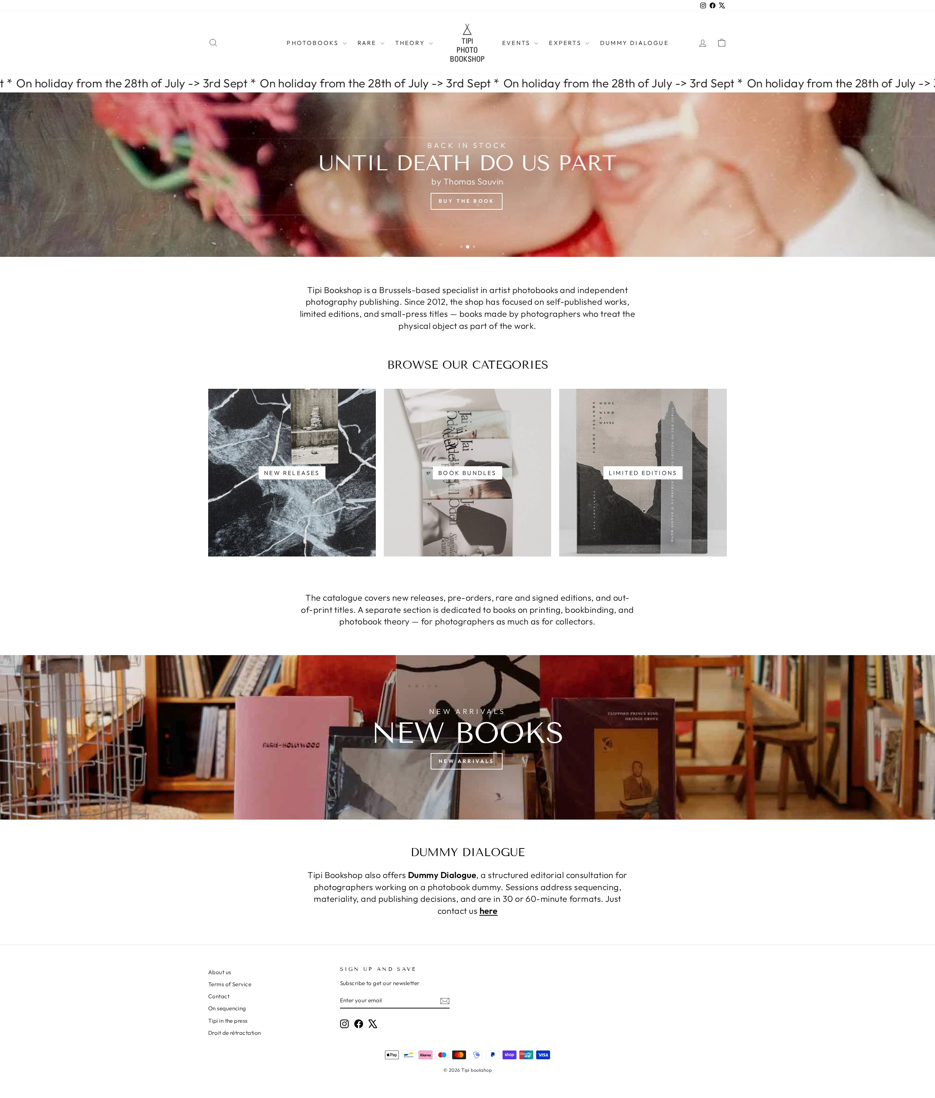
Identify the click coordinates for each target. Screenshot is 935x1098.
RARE (368, 42)
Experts (566, 42)
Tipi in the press (228, 1020)
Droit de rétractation (234, 1032)
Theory (411, 42)
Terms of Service (229, 984)
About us (219, 972)
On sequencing (227, 1008)
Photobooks (314, 42)
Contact (218, 996)
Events (517, 42)
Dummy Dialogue (634, 42)
